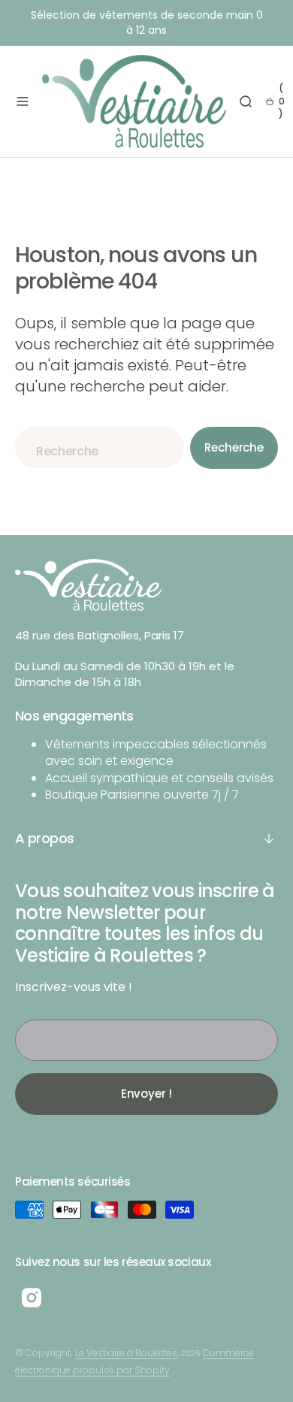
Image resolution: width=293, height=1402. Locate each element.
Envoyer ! (147, 1093)
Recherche (234, 447)
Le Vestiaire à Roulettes (126, 1352)
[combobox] (99, 447)
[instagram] (31, 1297)
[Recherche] (245, 101)
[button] (22, 101)
